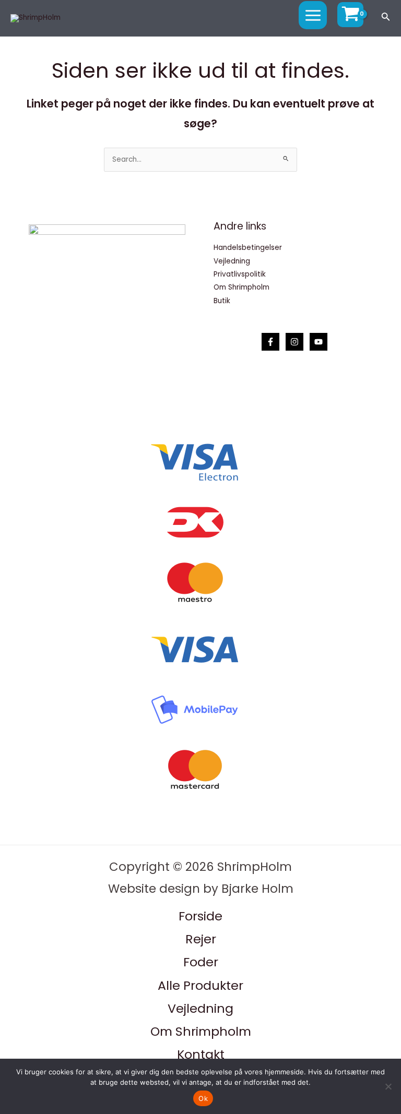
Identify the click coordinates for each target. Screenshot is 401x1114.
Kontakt (201, 1054)
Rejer (200, 939)
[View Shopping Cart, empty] (350, 15)
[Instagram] (294, 342)
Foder (200, 962)
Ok (203, 1098)
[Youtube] (318, 342)
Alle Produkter (200, 985)
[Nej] (388, 1086)
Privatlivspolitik (240, 274)
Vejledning (232, 261)
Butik (222, 301)
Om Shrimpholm (241, 287)
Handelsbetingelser (248, 248)
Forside (200, 916)
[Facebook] (270, 342)
